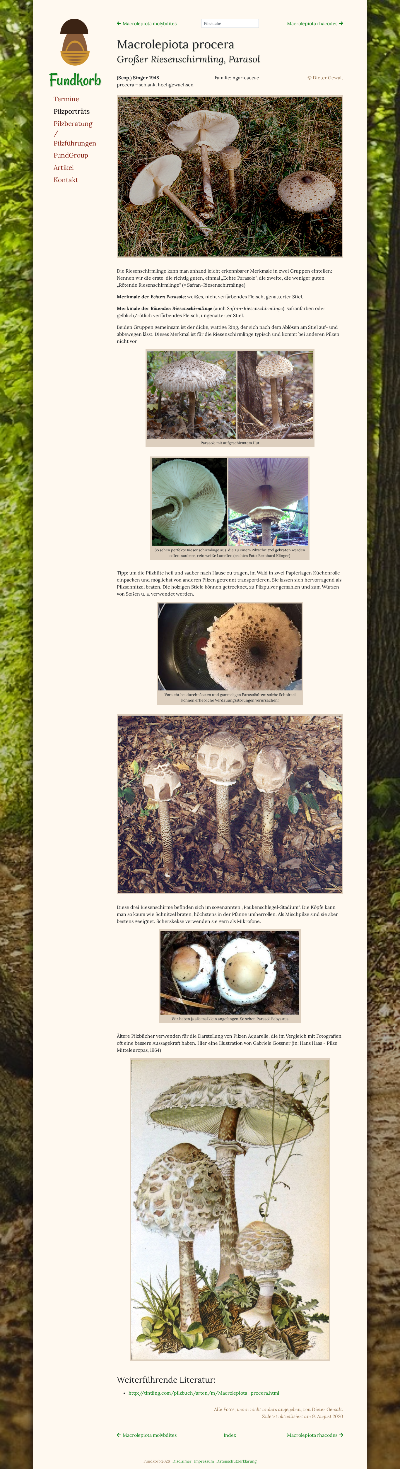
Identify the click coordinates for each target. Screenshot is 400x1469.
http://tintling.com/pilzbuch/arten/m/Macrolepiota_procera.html (204, 1393)
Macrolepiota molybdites (150, 23)
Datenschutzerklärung (236, 1461)
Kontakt (66, 179)
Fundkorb (75, 80)
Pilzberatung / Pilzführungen (75, 133)
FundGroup (71, 155)
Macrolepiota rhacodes (312, 23)
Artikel (64, 167)
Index (230, 1435)
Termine (66, 99)
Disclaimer (182, 1461)
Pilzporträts (87, 111)
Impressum (204, 1461)
